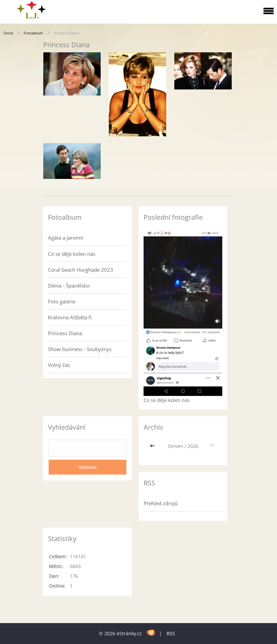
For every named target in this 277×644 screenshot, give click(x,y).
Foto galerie (61, 301)
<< (153, 446)
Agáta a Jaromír (66, 237)
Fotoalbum (33, 32)
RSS (171, 633)
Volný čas (59, 364)
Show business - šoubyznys (79, 349)
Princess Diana (65, 333)
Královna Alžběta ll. (70, 317)
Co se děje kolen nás (71, 253)
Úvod (8, 32)
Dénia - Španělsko (69, 285)
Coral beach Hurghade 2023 (80, 269)
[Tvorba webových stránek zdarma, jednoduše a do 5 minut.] (151, 632)
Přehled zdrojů (161, 503)
